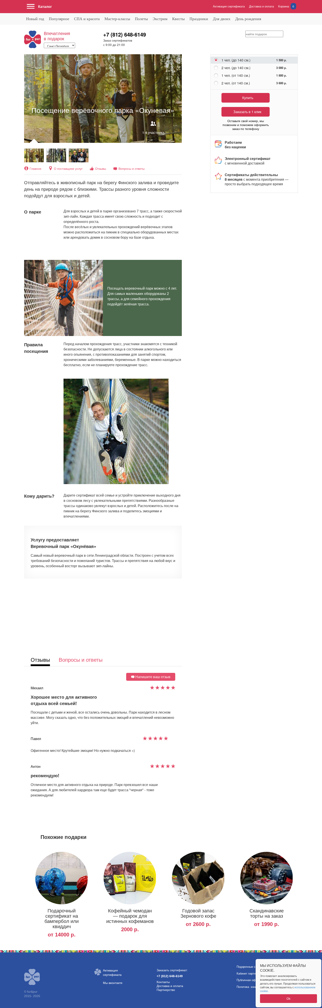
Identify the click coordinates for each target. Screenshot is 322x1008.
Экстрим (160, 19)
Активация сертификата (229, 6)
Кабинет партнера (248, 973)
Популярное (59, 19)
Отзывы (100, 168)
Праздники (198, 19)
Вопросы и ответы (132, 168)
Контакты (163, 982)
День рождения (248, 19)
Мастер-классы (117, 19)
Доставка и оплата (261, 6)
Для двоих (221, 19)
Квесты (178, 19)
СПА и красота (87, 19)
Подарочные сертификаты (254, 966)
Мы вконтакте (112, 983)
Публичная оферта (249, 980)
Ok (288, 998)
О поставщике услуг (68, 168)
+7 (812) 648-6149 (124, 34)
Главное (35, 168)
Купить (247, 97)
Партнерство (166, 990)
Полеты (141, 19)
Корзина (286, 6)
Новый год (35, 19)
